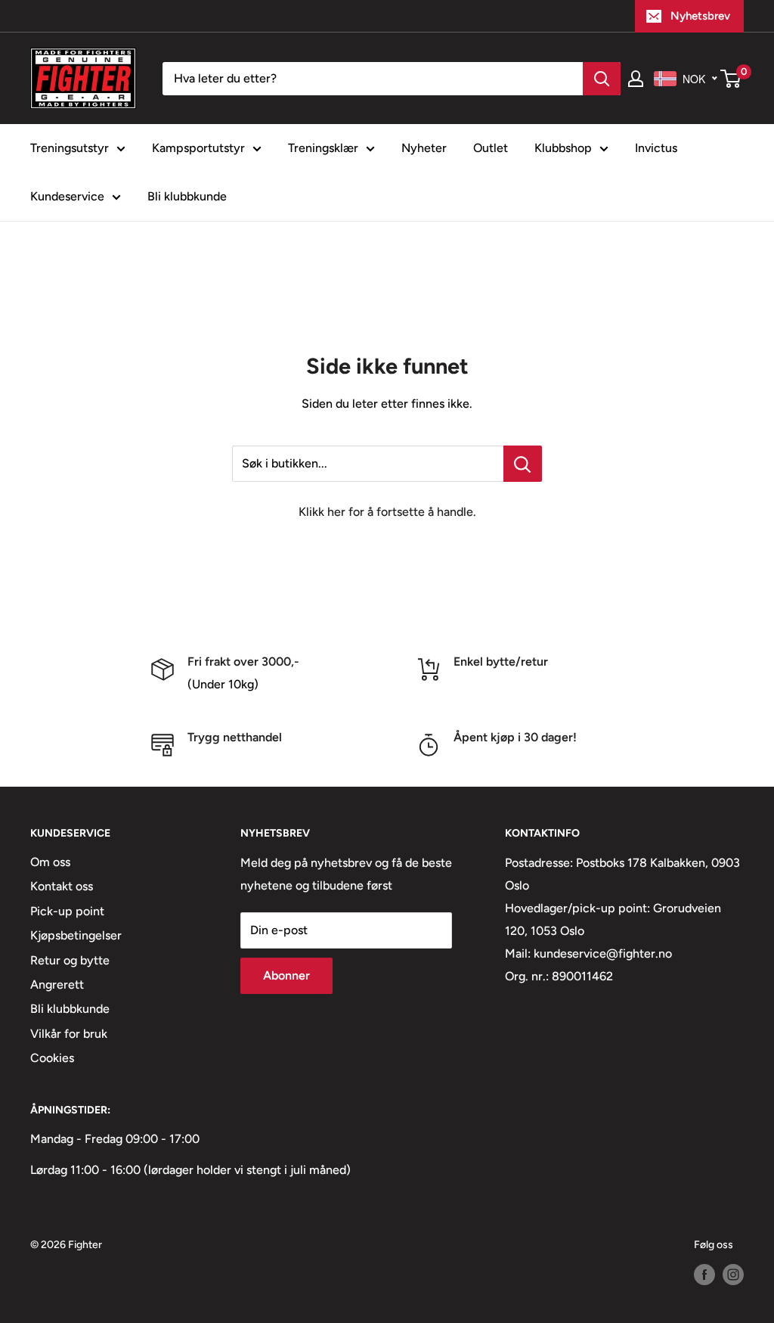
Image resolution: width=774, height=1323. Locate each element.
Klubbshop (563, 148)
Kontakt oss (61, 886)
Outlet (490, 148)
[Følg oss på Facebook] (704, 1274)
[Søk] (602, 78)
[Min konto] (635, 78)
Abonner (286, 975)
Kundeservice (67, 196)
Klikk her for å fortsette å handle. (387, 512)
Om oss (50, 862)
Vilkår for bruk (68, 1033)
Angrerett (57, 984)
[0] (731, 79)
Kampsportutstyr (198, 148)
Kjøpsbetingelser (76, 935)
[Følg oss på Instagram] (733, 1274)
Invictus (656, 148)
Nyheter (424, 148)
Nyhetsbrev (700, 16)
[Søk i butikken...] (522, 464)
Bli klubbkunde (187, 196)
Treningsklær (323, 148)
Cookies (52, 1058)
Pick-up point (67, 911)
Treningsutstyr (69, 148)
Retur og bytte (70, 960)
